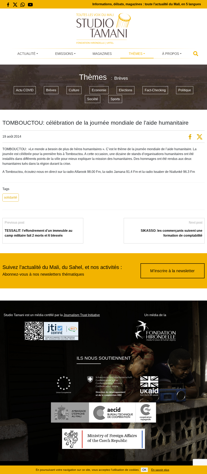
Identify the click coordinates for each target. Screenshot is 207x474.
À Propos (170, 53)
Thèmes (136, 53)
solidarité (10, 197)
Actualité (26, 53)
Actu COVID (25, 90)
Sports (115, 99)
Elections (125, 90)
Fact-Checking (155, 90)
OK (144, 469)
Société (92, 99)
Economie (99, 90)
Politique (184, 90)
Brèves (51, 90)
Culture (74, 90)
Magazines (102, 53)
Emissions (64, 53)
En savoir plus (160, 469)
